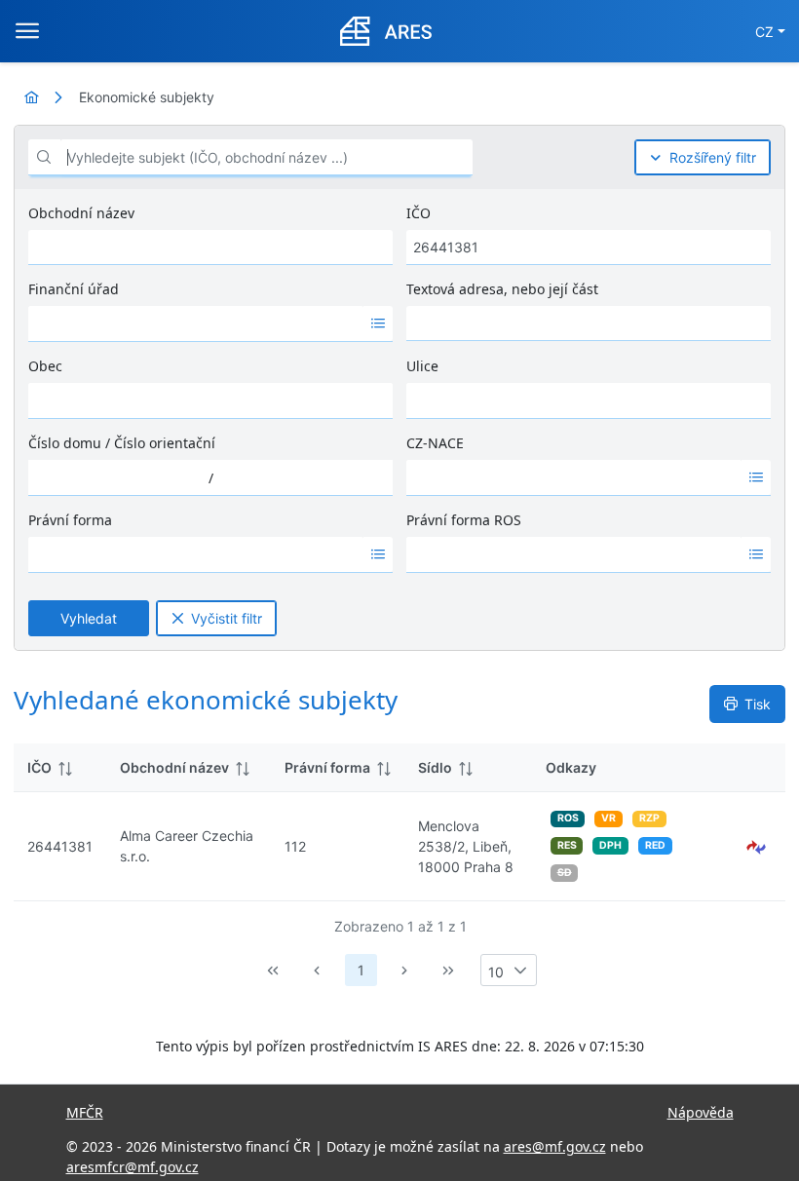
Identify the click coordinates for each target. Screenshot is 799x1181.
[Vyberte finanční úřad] (378, 323)
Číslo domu (64, 443)
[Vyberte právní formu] (378, 554)
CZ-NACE (435, 443)
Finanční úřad (73, 289)
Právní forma (70, 520)
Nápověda (700, 1112)
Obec (45, 366)
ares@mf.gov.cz (555, 1146)
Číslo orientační (164, 443)
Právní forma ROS (463, 520)
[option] (195, 323)
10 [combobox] (496, 972)
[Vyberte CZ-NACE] (756, 477)
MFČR (84, 1112)
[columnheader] (60, 767)
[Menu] (27, 31)
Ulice (422, 366)
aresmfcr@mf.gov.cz (132, 1167)
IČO (418, 213)
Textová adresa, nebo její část (502, 289)
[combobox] (195, 323)
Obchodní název (81, 213)
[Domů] (31, 97)
